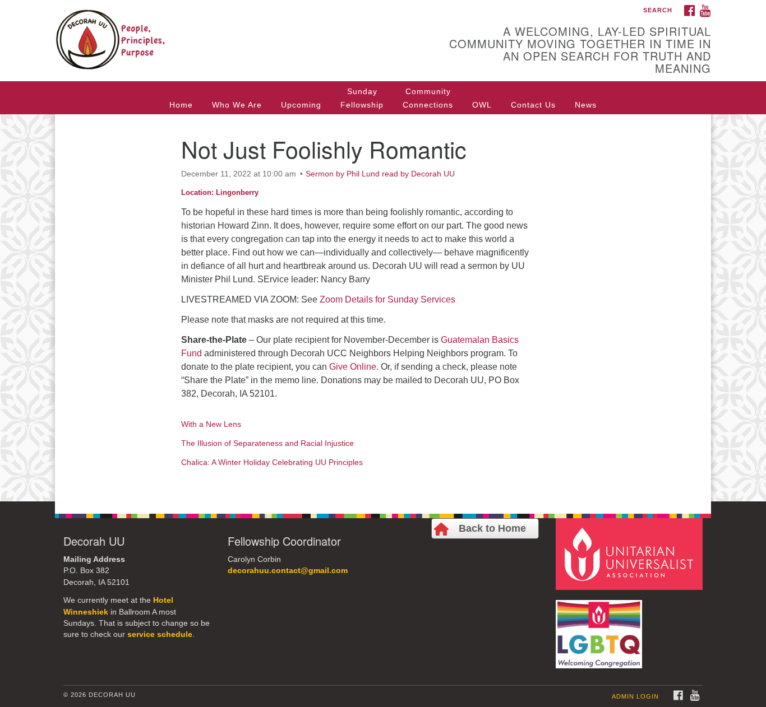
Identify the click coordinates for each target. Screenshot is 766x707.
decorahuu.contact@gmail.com (288, 570)
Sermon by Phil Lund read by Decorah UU (380, 173)
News (586, 104)
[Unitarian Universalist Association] (631, 553)
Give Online (352, 366)
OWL (482, 104)
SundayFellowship (362, 98)
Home (181, 104)
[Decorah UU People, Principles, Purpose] (246, 31)
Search (657, 10)
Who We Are (237, 104)
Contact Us (533, 104)
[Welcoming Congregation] (600, 628)
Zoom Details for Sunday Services (387, 299)
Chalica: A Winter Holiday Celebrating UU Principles (272, 462)
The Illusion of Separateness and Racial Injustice (267, 443)
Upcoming (301, 104)
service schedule (159, 634)
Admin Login (635, 696)
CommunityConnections (428, 98)
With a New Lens (211, 424)
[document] (383, 307)
